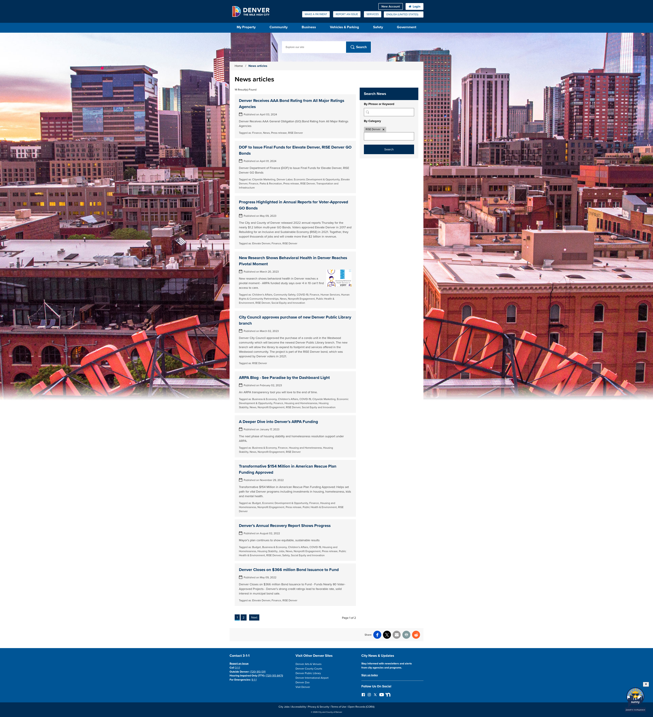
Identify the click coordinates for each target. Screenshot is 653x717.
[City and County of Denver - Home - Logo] (250, 11)
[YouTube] (381, 694)
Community (279, 27)
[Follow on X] (375, 694)
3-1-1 (237, 667)
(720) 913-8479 (274, 675)
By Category (372, 121)
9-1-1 (254, 679)
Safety (378, 27)
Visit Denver (303, 687)
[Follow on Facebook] (363, 694)
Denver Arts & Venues (308, 664)
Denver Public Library (308, 673)
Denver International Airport (312, 677)
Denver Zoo (302, 682)
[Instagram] (369, 694)
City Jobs (284, 706)
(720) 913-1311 (257, 671)
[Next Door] (387, 694)
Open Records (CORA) (361, 706)
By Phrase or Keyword (379, 104)
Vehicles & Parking (344, 27)
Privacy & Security (318, 706)
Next (254, 617)
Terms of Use (338, 706)
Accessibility (298, 706)
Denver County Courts (309, 668)
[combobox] (403, 14)
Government (406, 27)
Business (309, 27)
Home (239, 66)
